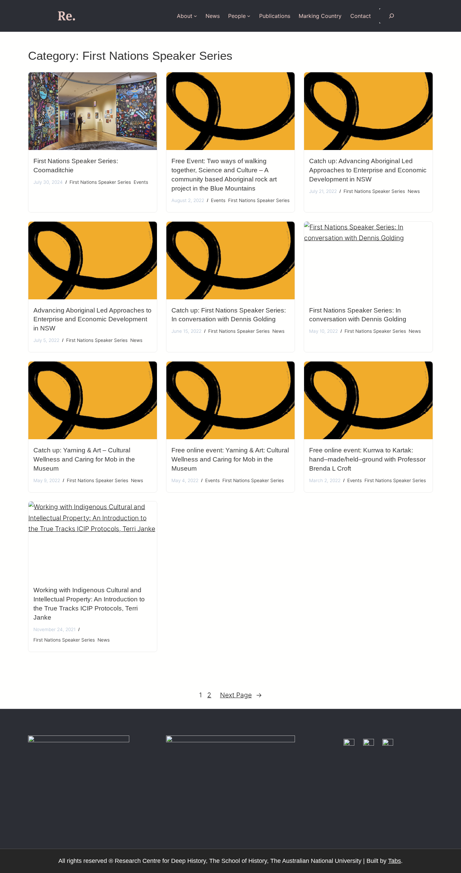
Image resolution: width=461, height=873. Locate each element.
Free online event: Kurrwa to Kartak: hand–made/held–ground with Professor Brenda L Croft (367, 459)
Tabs (394, 860)
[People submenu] (248, 16)
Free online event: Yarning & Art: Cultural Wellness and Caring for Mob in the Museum (230, 459)
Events (141, 182)
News (414, 191)
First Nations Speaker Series (100, 182)
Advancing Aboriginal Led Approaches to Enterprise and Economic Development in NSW (92, 319)
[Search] (391, 15)
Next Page (241, 695)
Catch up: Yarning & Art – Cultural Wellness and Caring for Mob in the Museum (84, 459)
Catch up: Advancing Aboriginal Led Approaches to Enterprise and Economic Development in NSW (368, 170)
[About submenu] (195, 16)
